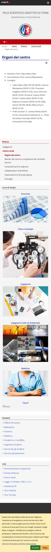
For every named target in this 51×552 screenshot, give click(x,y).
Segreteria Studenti (13, 444)
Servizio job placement (14, 453)
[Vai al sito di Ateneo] (25, 30)
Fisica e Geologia (25, 229)
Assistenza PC (10, 486)
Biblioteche (9, 427)
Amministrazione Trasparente (17, 468)
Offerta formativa (12, 422)
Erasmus (8, 431)
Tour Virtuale (10, 494)
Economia (25, 193)
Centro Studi (10, 477)
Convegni (9, 178)
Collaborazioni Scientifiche (16, 170)
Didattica (8, 435)
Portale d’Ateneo (11, 473)
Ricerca (5, 142)
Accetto (35, 547)
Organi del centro (12, 155)
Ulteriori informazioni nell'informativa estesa (19, 543)
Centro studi (8, 150)
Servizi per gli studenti (14, 449)
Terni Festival (10, 490)
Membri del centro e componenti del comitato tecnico (25, 160)
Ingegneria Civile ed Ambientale (25, 322)
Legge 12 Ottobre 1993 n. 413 (17, 481)
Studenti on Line (11, 440)
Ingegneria (7, 146)
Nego (45, 547)
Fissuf (25, 402)
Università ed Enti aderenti (17, 166)
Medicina (25, 368)
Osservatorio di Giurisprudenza (18, 174)
